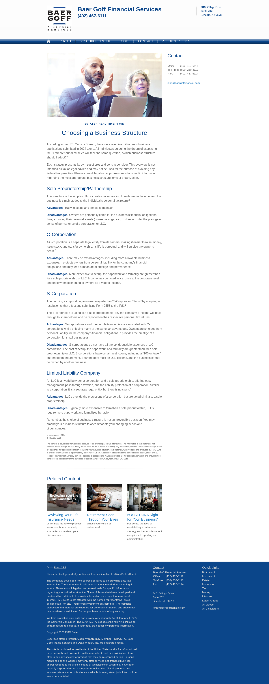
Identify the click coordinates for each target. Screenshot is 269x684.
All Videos (208, 604)
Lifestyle (207, 596)
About (66, 41)
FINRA (115, 638)
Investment (208, 576)
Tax (204, 588)
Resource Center (95, 41)
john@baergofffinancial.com (183, 82)
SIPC (123, 638)
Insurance (208, 584)
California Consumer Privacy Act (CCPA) (74, 621)
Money (206, 592)
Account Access (176, 41)
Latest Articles (210, 600)
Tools (124, 41)
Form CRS (60, 567)
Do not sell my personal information (112, 625)
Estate (206, 580)
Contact (145, 41)
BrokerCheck (128, 574)
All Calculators (210, 608)
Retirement (208, 572)
